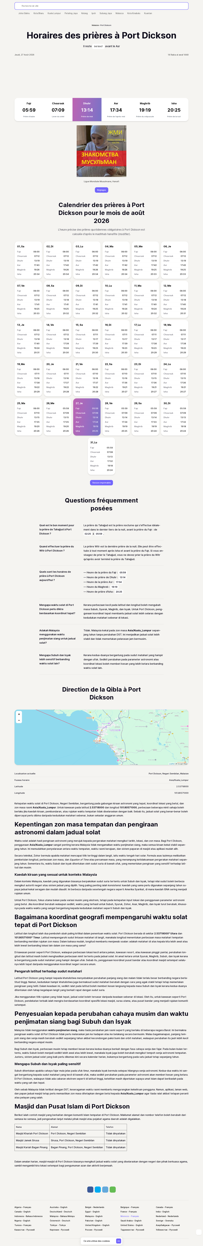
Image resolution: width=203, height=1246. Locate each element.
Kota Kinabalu (133, 13)
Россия (88, 1230)
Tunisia (18, 1225)
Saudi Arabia (127, 1220)
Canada (159, 1207)
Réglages (101, 190)
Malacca (119, 13)
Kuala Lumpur (54, 13)
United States (127, 1225)
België (88, 1207)
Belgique (125, 1207)
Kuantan (148, 13)
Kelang (84, 13)
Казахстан (19, 1230)
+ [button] (19, 714)
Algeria (18, 1207)
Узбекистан (161, 1230)
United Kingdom (93, 1225)
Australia (54, 1207)
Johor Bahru (24, 13)
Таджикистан (127, 1230)
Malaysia (54, 1216)
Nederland (161, 1216)
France (124, 1211)
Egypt (88, 1211)
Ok (118, 1241)
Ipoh (94, 13)
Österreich (55, 1220)
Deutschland (56, 1211)
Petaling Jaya (71, 13)
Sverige (159, 1220)
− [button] (19, 720)
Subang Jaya (106, 13)
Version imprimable (101, 482)
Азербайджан (163, 1225)
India (158, 1211)
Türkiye (53, 1225)
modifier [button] (124, 234)
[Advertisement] (101, 77)
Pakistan (89, 1220)
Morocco (125, 1216)
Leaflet (171, 764)
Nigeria (18, 1220)
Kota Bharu (39, 13)
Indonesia (19, 1216)
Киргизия (54, 1230)
